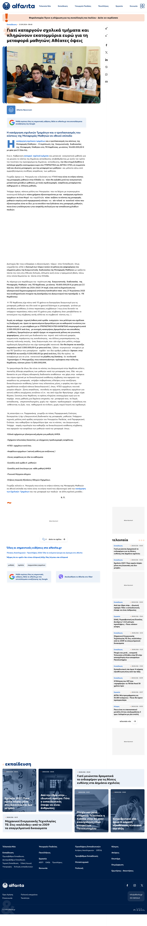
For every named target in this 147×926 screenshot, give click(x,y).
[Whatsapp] (106, 74)
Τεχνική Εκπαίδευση (10, 863)
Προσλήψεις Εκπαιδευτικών (88, 846)
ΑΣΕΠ (41, 862)
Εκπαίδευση (63, 6)
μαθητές (11, 565)
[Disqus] (55, 617)
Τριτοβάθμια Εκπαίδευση (86, 856)
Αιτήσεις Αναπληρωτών (84, 850)
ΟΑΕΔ (47, 862)
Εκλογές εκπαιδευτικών (23, 867)
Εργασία (119, 6)
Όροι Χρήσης (7, 894)
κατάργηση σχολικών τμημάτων (31, 141)
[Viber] (106, 67)
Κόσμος (114, 846)
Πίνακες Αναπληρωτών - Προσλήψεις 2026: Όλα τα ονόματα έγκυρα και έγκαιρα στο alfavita (44, 553)
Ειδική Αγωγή (26, 863)
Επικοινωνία (7, 898)
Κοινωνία (134, 6)
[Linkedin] (106, 59)
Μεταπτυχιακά (81, 862)
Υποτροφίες (7, 867)
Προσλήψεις (57, 862)
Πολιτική (79, 868)
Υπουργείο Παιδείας (83, 6)
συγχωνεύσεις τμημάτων (36, 565)
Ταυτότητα (25, 898)
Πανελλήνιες (103, 6)
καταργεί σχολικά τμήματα (36, 156)
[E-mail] (106, 81)
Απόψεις (115, 852)
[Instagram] (134, 885)
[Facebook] (106, 45)
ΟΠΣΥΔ (99, 850)
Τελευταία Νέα (45, 6)
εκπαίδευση (18, 764)
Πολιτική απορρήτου (29, 894)
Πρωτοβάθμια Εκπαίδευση (13, 856)
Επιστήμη (115, 858)
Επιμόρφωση (117, 864)
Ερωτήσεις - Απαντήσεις (122, 870)
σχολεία (21, 565)
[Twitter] (106, 52)
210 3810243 (135, 898)
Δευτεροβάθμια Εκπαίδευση (13, 860)
